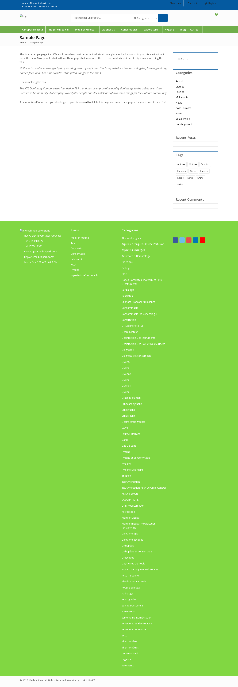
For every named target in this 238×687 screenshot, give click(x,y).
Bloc (124, 274)
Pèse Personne (130, 575)
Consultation (129, 319)
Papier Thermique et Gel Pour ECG (141, 569)
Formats (181, 171)
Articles (181, 164)
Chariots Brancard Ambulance (138, 301)
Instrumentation (131, 481)
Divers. (125, 391)
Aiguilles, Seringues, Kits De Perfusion (143, 244)
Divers (125, 367)
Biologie (126, 268)
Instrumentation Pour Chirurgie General (144, 487)
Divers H (126, 379)
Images (204, 171)
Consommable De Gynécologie (139, 314)
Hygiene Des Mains (132, 469)
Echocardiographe (132, 403)
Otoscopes (128, 557)
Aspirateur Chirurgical (133, 250)
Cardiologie (128, 289)
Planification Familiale (134, 581)
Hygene (170, 29)
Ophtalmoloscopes (132, 539)
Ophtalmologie (130, 533)
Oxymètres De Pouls (133, 563)
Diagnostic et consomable (136, 355)
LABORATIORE (130, 499)
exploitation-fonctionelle (84, 275)
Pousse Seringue (131, 587)
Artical (179, 81)
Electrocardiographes (133, 421)
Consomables (129, 29)
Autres (194, 29)
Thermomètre (129, 641)
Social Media (183, 118)
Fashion (180, 91)
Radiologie (127, 593)
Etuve (125, 427)
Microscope (128, 511)
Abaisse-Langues (131, 238)
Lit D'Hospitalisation (133, 505)
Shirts (200, 177)
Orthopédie (128, 545)
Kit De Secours (130, 493)
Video (180, 184)
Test (73, 243)
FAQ (73, 264)
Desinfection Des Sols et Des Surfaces (143, 344)
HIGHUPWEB (88, 680)
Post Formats (183, 108)
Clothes (180, 86)
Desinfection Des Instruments (138, 337)
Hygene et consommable (136, 457)
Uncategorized (184, 124)
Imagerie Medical (58, 29)
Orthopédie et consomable (137, 551)
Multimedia (182, 97)
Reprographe (129, 599)
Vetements (128, 665)
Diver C (126, 361)
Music (180, 177)
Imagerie (127, 475)
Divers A (126, 373)
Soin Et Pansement (132, 605)
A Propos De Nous (32, 29)
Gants (125, 439)
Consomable (78, 253)
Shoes (179, 113)
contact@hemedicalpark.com (40, 251)
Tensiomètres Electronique (137, 623)
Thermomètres (130, 647)
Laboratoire (151, 29)
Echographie (129, 409)
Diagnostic (108, 29)
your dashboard (79, 102)
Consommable (130, 307)
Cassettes (127, 296)
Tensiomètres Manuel (134, 629)
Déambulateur (130, 331)
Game (193, 171)
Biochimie (127, 262)
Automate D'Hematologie (136, 256)
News (179, 102)
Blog (183, 29)
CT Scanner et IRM (132, 325)
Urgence (126, 659)
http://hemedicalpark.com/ (39, 257)
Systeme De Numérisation (136, 617)
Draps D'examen (131, 397)
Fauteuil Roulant (131, 433)
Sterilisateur (128, 611)
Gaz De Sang (129, 445)
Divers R (126, 385)
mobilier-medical (80, 237)
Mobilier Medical (85, 29)
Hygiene (126, 463)
